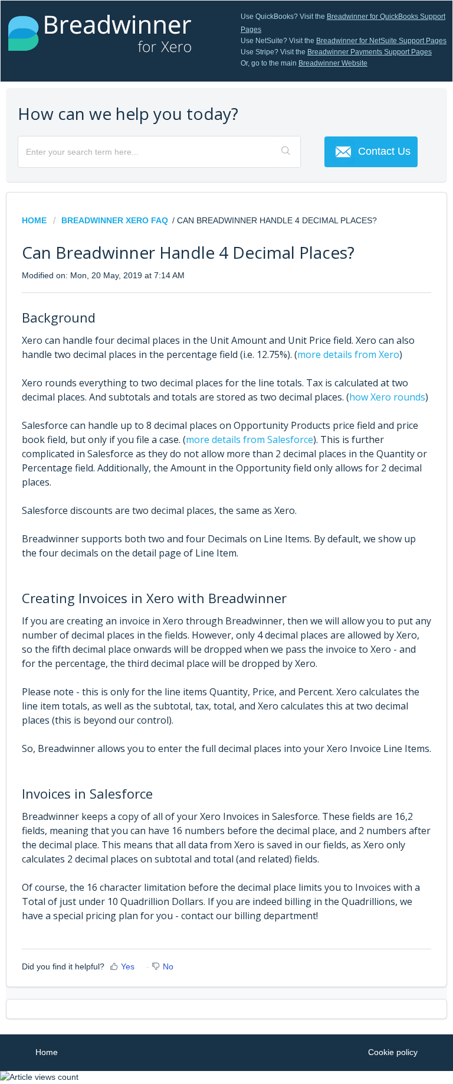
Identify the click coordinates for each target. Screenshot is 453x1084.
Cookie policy (393, 1052)
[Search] (287, 151)
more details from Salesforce (249, 439)
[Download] (204, 542)
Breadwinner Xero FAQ (114, 220)
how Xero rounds (387, 396)
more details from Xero (348, 354)
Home (35, 220)
